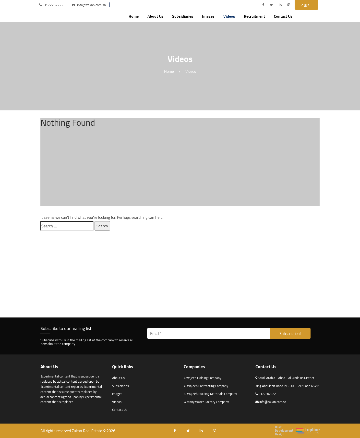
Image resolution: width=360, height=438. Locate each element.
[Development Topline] (297, 431)
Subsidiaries (182, 16)
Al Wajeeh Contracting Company (206, 386)
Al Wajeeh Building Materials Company (210, 394)
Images (208, 16)
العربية (306, 5)
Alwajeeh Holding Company (202, 378)
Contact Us (283, 16)
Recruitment (254, 16)
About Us (155, 16)
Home (134, 16)
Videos (229, 16)
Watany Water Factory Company (206, 402)
